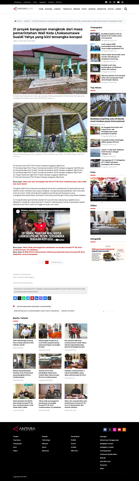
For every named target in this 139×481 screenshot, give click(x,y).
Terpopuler (42, 2)
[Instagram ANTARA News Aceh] (114, 2)
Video (93, 205)
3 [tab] (108, 203)
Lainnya (118, 9)
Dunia (73, 444)
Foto (92, 172)
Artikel (73, 447)
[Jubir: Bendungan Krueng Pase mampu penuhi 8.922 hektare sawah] (24, 331)
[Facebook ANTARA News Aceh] (106, 2)
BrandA (103, 458)
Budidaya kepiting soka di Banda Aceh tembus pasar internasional (111, 36)
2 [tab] (105, 203)
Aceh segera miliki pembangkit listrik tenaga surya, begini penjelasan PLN (112, 46)
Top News (51, 2)
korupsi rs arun (67, 311)
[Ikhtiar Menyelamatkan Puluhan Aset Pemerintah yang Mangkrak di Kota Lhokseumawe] (24, 361)
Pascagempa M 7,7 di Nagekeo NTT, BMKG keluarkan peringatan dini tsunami (113, 162)
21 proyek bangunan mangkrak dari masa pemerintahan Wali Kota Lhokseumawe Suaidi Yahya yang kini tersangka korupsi (77, 21)
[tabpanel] (108, 189)
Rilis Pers (59, 2)
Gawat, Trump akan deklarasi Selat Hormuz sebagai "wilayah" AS (112, 152)
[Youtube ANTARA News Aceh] (118, 2)
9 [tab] (119, 236)
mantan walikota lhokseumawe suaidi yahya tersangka (36, 311)
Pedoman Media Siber (108, 454)
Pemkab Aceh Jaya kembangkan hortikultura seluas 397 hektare (111, 67)
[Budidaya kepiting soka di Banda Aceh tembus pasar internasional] (95, 37)
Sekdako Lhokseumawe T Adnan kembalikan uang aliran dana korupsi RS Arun (75, 373)
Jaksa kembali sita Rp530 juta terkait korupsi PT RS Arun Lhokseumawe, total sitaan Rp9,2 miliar (23, 404)
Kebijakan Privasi (106, 444)
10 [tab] (122, 236)
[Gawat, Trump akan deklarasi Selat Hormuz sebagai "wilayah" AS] (95, 153)
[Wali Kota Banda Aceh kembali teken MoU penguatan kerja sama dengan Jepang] (95, 79)
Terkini (35, 2)
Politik (111, 9)
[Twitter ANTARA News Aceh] (110, 2)
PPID (102, 468)
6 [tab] (110, 236)
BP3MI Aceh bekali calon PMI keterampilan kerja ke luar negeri (107, 227)
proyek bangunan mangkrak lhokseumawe (34, 306)
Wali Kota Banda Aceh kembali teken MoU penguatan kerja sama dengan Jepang (113, 78)
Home (41, 9)
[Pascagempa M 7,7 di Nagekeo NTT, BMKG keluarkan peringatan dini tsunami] (95, 163)
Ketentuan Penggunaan (109, 440)
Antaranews (17, 2)
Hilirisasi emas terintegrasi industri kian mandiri (106, 303)
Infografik (95, 239)
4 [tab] (111, 203)
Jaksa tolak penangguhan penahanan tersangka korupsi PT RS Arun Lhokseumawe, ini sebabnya (50, 404)
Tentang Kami (105, 451)
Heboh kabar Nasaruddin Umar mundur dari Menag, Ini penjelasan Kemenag (113, 57)
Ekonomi (92, 9)
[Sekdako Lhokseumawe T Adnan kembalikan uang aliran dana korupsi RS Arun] (76, 361)
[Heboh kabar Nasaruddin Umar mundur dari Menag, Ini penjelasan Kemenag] (95, 58)
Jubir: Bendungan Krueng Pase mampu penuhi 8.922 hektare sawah (23, 343)
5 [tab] (114, 203)
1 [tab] (102, 203)
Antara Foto (27, 2)
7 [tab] (113, 236)
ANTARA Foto (105, 461)
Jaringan (103, 436)
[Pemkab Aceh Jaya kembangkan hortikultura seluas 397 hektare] (95, 68)
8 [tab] (116, 236)
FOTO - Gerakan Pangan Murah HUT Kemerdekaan (105, 194)
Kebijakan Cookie (107, 447)
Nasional (49, 9)
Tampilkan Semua (56, 262)
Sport (84, 9)
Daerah (57, 9)
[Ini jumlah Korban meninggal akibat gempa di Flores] (95, 143)
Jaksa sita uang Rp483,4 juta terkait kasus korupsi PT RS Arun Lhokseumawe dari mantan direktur (76, 404)
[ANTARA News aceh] (23, 9)
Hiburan (76, 9)
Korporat (103, 465)
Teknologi (67, 9)
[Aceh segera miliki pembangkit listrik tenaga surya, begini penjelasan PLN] (95, 47)
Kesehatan (101, 9)
